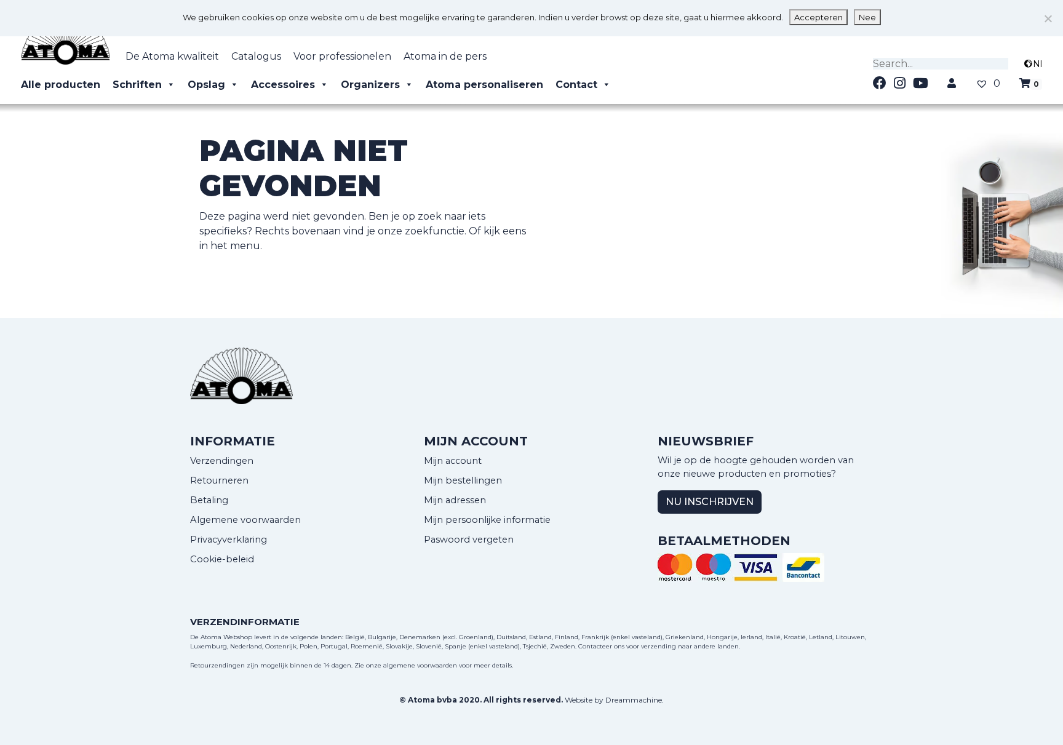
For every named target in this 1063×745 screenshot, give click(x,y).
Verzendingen (221, 460)
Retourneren (219, 480)
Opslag (206, 84)
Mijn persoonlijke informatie (487, 519)
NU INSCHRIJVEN (710, 502)
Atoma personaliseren (484, 84)
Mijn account (453, 460)
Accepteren (818, 17)
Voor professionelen (342, 56)
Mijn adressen (455, 500)
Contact (576, 84)
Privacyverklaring (228, 539)
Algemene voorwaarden (245, 519)
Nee (867, 17)
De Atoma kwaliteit (172, 56)
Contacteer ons (601, 646)
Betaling (209, 500)
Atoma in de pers (445, 56)
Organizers (370, 84)
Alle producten (60, 84)
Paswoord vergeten (469, 539)
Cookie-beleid (222, 559)
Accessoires (283, 84)
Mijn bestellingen (463, 480)
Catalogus (256, 56)
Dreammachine (633, 699)
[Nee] (1047, 18)
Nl (1037, 64)
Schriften (137, 84)
